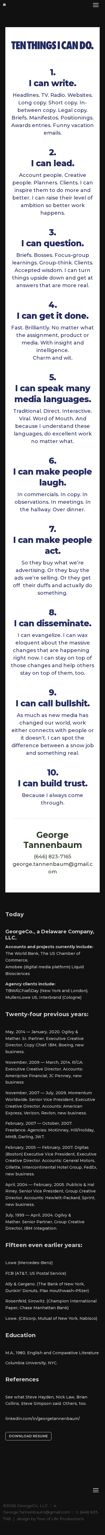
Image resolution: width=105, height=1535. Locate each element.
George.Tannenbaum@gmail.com (36, 1512)
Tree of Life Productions (60, 1518)
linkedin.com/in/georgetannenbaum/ (42, 1418)
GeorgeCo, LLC (32, 1505)
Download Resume (28, 1436)
